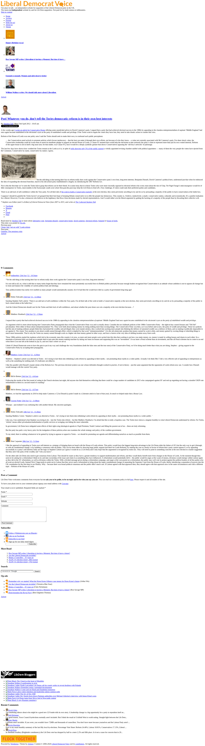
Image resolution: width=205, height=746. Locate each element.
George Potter (16, 401)
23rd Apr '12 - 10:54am (28, 276)
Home (8, 16)
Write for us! (10, 23)
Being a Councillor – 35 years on (21, 558)
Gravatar (65, 484)
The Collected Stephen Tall (85, 202)
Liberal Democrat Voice (61, 744)
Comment (4, 506)
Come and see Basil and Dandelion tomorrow (38, 690)
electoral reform (91, 221)
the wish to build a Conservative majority (76, 192)
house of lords (112, 221)
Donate (8, 20)
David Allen (12, 710)
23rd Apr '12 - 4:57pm (29, 390)
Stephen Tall (8, 124)
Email (3, 497)
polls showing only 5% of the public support (87, 149)
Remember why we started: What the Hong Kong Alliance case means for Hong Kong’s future (43, 581)
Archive (9, 18)
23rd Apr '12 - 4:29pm (31, 355)
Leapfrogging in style (29, 683)
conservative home (66, 221)
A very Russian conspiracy (26, 700)
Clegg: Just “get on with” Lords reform (15, 227)
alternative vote (38, 221)
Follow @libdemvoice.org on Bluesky (22, 533)
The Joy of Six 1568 (27, 694)
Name (3, 492)
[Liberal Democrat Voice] (36, 6)
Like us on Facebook (16, 536)
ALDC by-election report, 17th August (23, 562)
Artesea (30, 744)
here (131, 480)
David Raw (12, 730)
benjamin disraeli (51, 221)
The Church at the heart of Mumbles (30, 681)
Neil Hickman (13, 715)
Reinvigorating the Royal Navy (20, 593)
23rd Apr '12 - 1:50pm (34, 314)
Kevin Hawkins (14, 725)
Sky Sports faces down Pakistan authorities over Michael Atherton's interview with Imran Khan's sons (58, 696)
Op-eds (22, 223)
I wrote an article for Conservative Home (29, 130)
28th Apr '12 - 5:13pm (30, 441)
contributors (79, 744)
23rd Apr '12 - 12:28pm (32, 297)
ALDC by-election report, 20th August (23, 560)
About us (9, 25)
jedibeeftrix (15, 276)
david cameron (79, 221)
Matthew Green (17, 355)
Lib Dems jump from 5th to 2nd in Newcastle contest (36, 698)
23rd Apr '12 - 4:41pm (29, 376)
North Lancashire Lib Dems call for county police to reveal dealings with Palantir (50, 685)
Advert (3, 97)
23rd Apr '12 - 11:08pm (30, 401)
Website (4, 501)
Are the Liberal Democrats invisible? (22, 555)
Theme (8, 27)
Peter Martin (12, 720)
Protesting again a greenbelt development (36, 687)
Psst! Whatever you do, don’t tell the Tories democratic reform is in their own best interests (56, 118)
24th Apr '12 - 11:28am (32, 412)
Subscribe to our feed (16, 539)
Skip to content (6, 12)
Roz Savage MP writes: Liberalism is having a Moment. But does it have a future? (39, 553)
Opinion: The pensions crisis (11, 231)
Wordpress (14, 744)
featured (101, 221)
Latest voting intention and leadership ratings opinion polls (38, 692)
